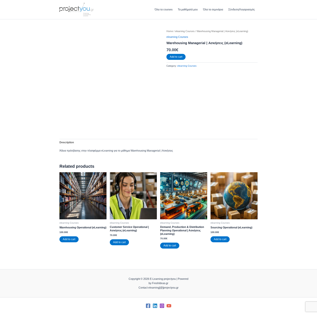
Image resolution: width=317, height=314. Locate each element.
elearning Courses (185, 31)
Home (169, 31)
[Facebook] (148, 305)
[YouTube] (168, 305)
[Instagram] (161, 305)
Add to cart (176, 56)
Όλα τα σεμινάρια (213, 9)
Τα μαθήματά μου (188, 9)
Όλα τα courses (164, 9)
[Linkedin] (155, 305)
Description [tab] (66, 142)
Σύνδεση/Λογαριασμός (241, 9)
